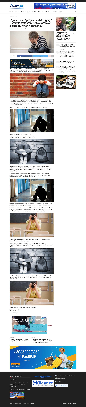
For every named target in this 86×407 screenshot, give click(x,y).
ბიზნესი (39, 11)
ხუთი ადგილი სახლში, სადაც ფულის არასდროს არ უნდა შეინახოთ (66, 62)
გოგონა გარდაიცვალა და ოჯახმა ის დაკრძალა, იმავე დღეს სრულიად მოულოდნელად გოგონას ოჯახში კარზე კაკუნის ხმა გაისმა (67, 46)
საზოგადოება (44, 11)
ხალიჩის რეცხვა (13, 386)
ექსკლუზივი (60, 11)
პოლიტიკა (16, 11)
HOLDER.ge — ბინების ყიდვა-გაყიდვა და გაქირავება (20, 389)
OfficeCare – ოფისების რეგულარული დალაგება (19, 382)
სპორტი (49, 11)
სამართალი (22, 11)
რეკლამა (16, 0)
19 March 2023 (17, 28)
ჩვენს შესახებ (12, 0)
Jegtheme (32, 403)
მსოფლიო (28, 11)
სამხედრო (55, 11)
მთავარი (11, 11)
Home (11, 16)
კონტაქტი (20, 0)
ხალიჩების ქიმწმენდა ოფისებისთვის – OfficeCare (43, 377)
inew (11, 28)
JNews (13, 403)
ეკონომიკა (34, 11)
